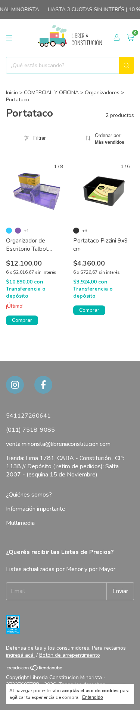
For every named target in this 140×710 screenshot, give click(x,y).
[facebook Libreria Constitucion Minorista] (43, 385)
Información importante (35, 509)
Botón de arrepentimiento (69, 655)
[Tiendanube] (35, 669)
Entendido (92, 697)
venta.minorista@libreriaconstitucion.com (58, 444)
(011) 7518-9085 (30, 430)
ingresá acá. (20, 655)
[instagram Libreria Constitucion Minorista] (15, 385)
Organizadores (102, 92)
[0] (130, 38)
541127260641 (28, 416)
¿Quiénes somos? (29, 495)
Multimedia (20, 523)
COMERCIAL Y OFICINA (51, 92)
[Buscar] (126, 65)
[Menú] (9, 38)
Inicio (12, 92)
